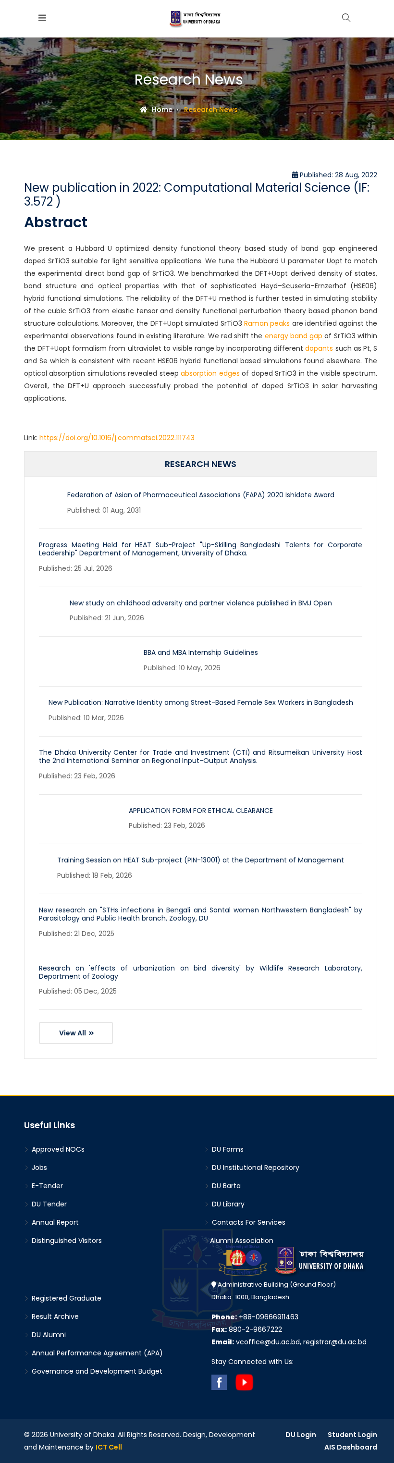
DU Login (300, 1434)
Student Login (352, 1434)
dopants (319, 348)
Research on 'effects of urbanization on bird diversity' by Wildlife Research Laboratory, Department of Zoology (200, 972)
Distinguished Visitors (66, 1240)
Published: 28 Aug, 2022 (337, 175)
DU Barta (225, 1186)
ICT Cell (109, 1447)
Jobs (38, 1167)
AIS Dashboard (350, 1447)
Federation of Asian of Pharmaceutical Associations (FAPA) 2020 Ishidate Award (200, 495)
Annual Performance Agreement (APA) (96, 1353)
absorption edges (210, 373)
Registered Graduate (65, 1298)
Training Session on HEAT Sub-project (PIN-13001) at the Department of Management (200, 860)
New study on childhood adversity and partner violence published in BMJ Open (201, 603)
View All (73, 1033)
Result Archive (54, 1316)
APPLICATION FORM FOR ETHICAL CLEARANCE (201, 810)
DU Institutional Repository (254, 1167)
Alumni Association (241, 1240)
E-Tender (46, 1186)
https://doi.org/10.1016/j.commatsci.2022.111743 (117, 438)
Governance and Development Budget (96, 1371)
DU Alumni (48, 1335)
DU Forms (227, 1149)
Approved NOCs (57, 1149)
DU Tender (48, 1204)
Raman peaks (267, 323)
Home (161, 109)
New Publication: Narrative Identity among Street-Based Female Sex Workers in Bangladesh (201, 702)
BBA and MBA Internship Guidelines (201, 652)
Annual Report (54, 1222)
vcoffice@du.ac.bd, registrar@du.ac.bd (289, 1342)
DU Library (227, 1204)
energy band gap (294, 336)
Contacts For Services (247, 1222)
